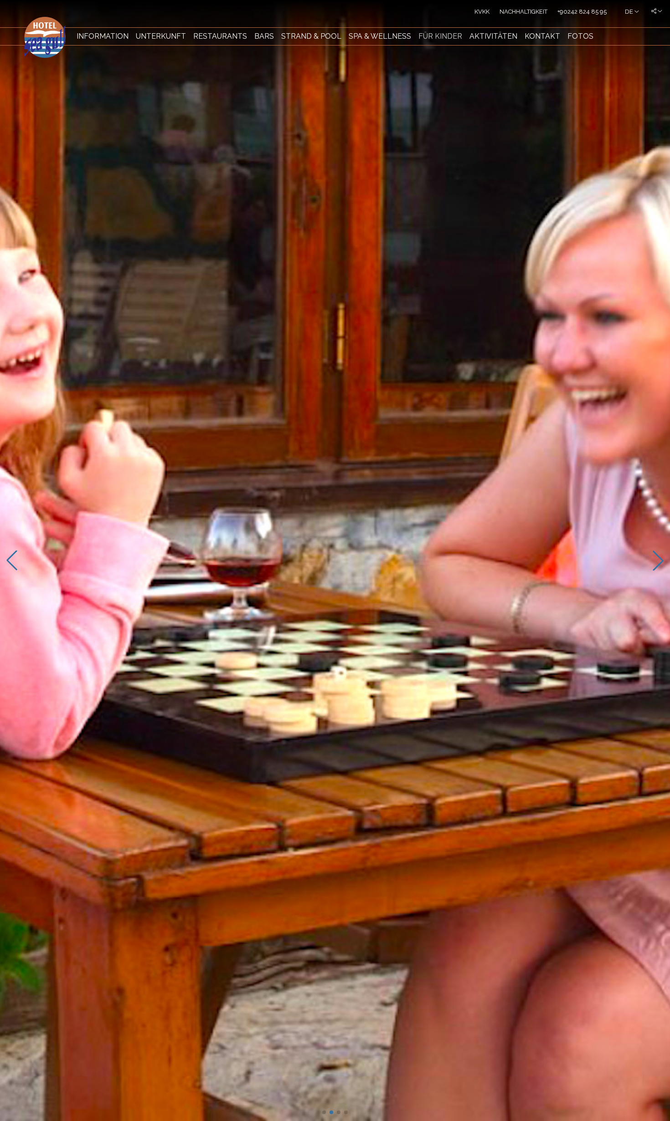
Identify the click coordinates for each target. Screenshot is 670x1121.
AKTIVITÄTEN (493, 36)
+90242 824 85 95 (582, 11)
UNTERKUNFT (161, 36)
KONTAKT (542, 36)
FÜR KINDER (440, 36)
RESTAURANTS (220, 36)
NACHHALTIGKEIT (523, 11)
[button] (324, 1112)
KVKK (482, 11)
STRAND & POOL (311, 36)
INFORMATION (103, 36)
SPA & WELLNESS (380, 36)
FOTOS (580, 36)
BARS (264, 36)
